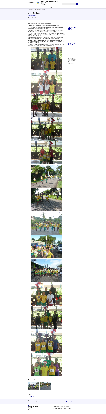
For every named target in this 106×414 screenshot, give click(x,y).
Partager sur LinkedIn (33, 396)
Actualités (62, 7)
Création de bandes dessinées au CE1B (72, 56)
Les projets (56, 7)
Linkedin (74, 401)
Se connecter (66, 1)
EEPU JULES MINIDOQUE (38, 9)
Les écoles (32, 9)
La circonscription (34, 7)
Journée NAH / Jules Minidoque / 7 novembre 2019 (72, 28)
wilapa (69, 408)
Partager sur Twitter (31, 396)
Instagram (72, 401)
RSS (77, 401)
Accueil (29, 7)
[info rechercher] (77, 4)
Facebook (66, 401)
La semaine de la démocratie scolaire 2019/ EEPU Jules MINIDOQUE (72, 42)
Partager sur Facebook (29, 396)
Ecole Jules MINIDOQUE (32, 15)
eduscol (65, 408)
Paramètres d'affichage (73, 1)
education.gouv (60, 408)
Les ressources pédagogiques (49, 7)
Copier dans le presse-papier (38, 396)
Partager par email (36, 396)
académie (54, 408)
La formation (41, 7)
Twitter (69, 401)
